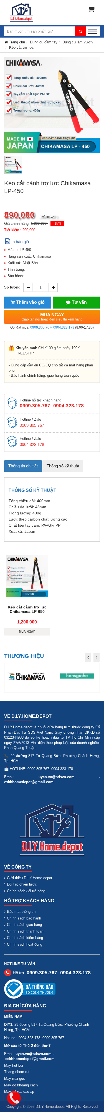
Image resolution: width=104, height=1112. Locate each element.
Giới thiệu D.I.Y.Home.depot (29, 878)
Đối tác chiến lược (22, 884)
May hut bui (13, 1065)
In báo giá (20, 241)
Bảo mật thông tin (21, 911)
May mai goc (14, 1078)
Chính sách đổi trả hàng (26, 891)
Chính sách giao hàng (24, 925)
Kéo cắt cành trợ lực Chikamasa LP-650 (27, 609)
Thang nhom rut (16, 1072)
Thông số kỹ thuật (63, 465)
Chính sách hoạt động (24, 944)
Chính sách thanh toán (25, 931)
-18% (57, 223)
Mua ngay (52, 316)
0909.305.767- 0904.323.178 (52, 327)
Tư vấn (79, 302)
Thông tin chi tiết (23, 465)
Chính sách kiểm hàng (25, 938)
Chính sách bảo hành (24, 918)
